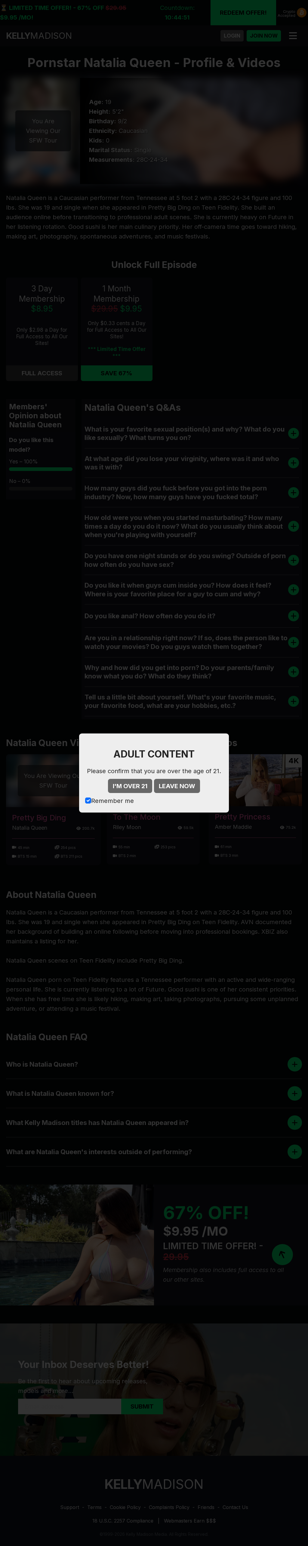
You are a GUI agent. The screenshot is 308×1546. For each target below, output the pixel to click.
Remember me (112, 800)
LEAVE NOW (177, 786)
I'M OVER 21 (130, 786)
